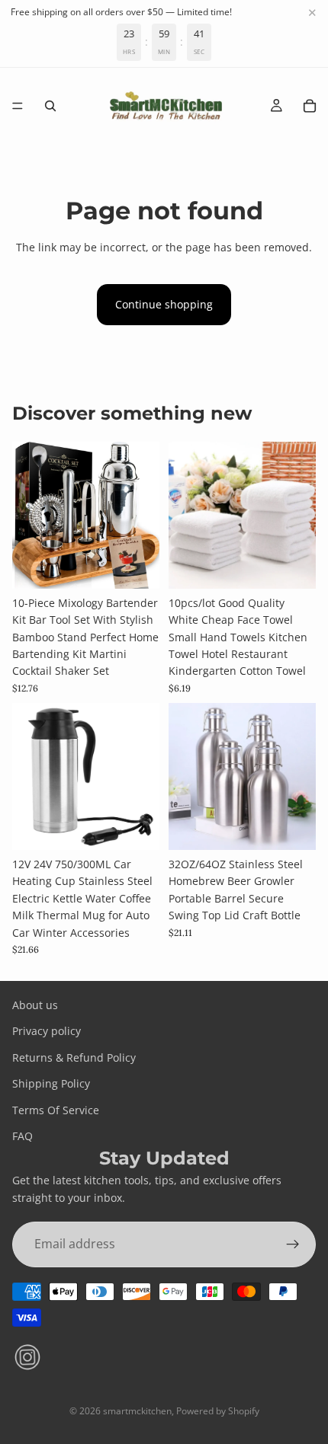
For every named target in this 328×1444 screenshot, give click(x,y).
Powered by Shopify (217, 1410)
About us (35, 1005)
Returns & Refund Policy (74, 1057)
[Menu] (17, 105)
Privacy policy (46, 1031)
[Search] (50, 106)
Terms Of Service (55, 1110)
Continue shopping (164, 304)
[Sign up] (293, 1244)
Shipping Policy (51, 1083)
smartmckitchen (137, 1410)
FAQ (22, 1136)
